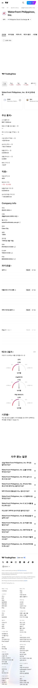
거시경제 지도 (6, 639)
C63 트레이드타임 (25, 641)
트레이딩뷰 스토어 (25, 637)
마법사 (3, 680)
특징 (21, 591)
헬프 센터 (22, 628)
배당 (3, 626)
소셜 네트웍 (5, 654)
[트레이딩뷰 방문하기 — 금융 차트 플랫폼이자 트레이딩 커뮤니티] (9, 74)
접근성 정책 (23, 654)
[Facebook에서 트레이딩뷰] (7, 562)
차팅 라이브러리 (24, 667)
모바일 (3, 646)
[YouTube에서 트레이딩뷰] (11, 562)
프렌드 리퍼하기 (6, 658)
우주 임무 (22, 624)
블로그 (21, 626)
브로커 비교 (23, 606)
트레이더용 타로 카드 (26, 639)
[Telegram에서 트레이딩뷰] (24, 562)
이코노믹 (4, 622)
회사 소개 (22, 622)
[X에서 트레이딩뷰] (3, 562)
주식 (3, 596)
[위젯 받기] (34, 352)
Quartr (25, 580)
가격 (21, 593)
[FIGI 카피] (15, 259)
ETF (3, 598)
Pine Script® (5, 641)
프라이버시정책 (24, 650)
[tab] (28, 270)
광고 (21, 678)
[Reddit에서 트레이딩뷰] (32, 562)
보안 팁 (22, 656)
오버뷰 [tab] (4, 34)
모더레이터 (5, 663)
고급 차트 (22, 671)
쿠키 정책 (22, 652)
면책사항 (22, 648)
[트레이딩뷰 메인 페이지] (6, 3)
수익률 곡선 (5, 635)
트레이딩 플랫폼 (24, 673)
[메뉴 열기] (2, 3)
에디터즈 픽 (5, 673)
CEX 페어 (4, 604)
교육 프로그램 (23, 684)
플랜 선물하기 (23, 596)
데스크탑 (4, 648)
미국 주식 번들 (24, 617)
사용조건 (22, 646)
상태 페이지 (23, 660)
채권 (3, 600)
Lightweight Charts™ (25, 669)
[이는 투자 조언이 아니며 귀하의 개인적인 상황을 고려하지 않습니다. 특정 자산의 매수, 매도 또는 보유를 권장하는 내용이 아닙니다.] (24, 355)
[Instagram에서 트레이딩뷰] (15, 562)
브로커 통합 (23, 680)
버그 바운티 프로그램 (26, 658)
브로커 (21, 604)
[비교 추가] (19, 100)
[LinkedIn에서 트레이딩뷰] (20, 562)
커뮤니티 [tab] (19, 34)
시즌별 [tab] (35, 34)
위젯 (21, 665)
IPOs (3, 628)
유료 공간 (4, 684)
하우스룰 (4, 661)
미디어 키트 (23, 632)
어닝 (3, 624)
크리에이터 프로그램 (7, 660)
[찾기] (23, 3)
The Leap (22, 608)
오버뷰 (21, 602)
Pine (3, 608)
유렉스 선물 (23, 615)
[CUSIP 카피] (12, 253)
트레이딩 (4, 669)
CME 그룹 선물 (24, 613)
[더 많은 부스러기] (7, 8)
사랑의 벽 (4, 656)
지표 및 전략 (5, 678)
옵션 (3, 637)
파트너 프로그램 (24, 682)
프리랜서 (4, 682)
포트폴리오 (5, 633)
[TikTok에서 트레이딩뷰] (28, 562)
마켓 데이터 (23, 594)
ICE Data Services (21, 570)
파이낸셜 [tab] (11, 34)
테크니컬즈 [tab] (27, 34)
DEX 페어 (4, 606)
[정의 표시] (8, 120)
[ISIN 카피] (15, 247)
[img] (28, 19)
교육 (3, 671)
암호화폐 (4, 602)
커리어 (21, 630)
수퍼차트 (4, 591)
